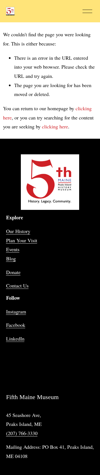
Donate (13, 272)
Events (12, 249)
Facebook (15, 325)
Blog (11, 258)
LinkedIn (15, 338)
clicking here (55, 126)
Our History (18, 231)
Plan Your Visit (21, 240)
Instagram (16, 311)
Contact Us (17, 285)
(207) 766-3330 (22, 433)
